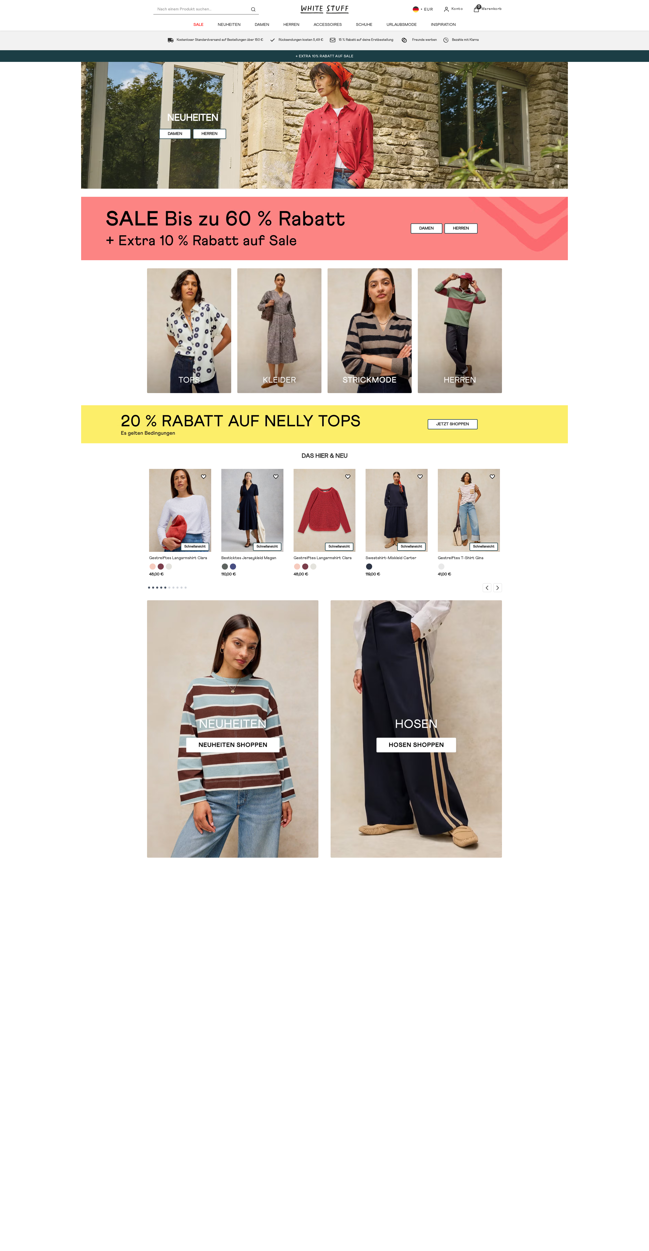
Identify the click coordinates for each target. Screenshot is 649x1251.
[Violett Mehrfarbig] (161, 566)
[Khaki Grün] (225, 566)
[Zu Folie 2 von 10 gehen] (153, 588)
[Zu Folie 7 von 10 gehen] (173, 588)
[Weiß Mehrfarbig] (169, 566)
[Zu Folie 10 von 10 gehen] (186, 588)
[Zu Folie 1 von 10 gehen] (149, 588)
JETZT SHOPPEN (452, 424)
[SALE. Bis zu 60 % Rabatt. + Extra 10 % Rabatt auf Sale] (324, 228)
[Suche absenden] (253, 9)
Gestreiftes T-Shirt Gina (460, 558)
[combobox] (206, 9)
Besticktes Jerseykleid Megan (248, 558)
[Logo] (324, 9)
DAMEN (175, 134)
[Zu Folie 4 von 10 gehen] (161, 588)
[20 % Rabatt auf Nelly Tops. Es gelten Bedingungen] (324, 424)
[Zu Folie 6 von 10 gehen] (169, 588)
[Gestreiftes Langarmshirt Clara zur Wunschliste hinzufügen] (203, 476)
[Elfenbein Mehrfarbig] (441, 566)
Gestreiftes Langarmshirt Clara (178, 558)
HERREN (210, 134)
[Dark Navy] (369, 566)
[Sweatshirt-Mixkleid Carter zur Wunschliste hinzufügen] (420, 476)
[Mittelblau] (233, 566)
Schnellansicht (195, 546)
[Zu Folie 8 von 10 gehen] (177, 588)
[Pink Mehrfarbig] (153, 566)
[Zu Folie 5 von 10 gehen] (165, 588)
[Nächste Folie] (497, 587)
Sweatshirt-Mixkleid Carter (391, 558)
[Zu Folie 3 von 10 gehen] (157, 588)
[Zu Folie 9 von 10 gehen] (182, 588)
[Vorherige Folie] (487, 587)
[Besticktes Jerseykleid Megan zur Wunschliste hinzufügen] (275, 476)
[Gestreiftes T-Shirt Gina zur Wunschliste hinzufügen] (492, 476)
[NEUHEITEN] (324, 125)
